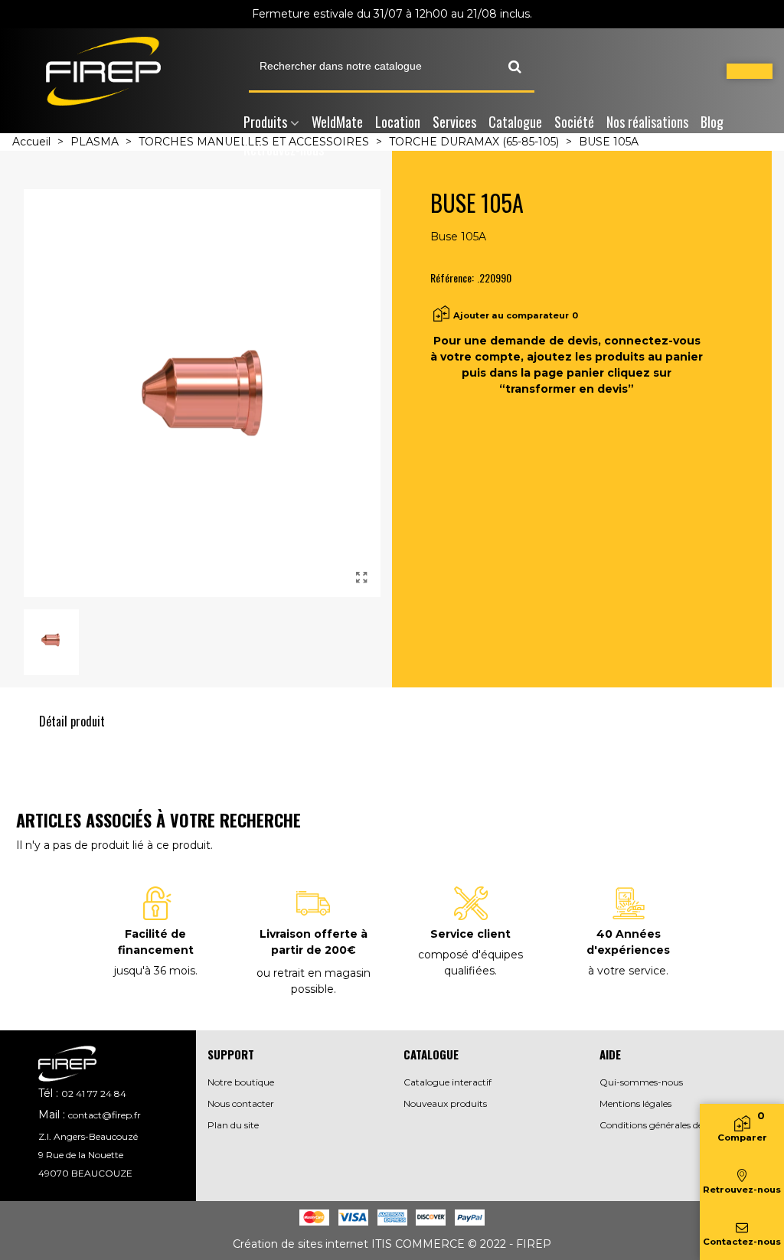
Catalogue (515, 122)
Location (397, 122)
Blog (712, 122)
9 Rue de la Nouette (80, 1154)
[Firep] (103, 71)
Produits (265, 122)
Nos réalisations (647, 122)
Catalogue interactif (447, 1082)
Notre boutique (240, 1082)
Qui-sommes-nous (641, 1082)
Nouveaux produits (445, 1103)
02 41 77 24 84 (93, 1093)
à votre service (627, 971)
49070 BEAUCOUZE (85, 1173)
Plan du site (233, 1125)
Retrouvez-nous (283, 149)
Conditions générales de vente (664, 1125)
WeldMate (337, 122)
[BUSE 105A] (361, 577)
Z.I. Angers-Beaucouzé (88, 1136)
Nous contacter (240, 1103)
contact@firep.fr (104, 1115)
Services (454, 122)
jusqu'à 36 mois (154, 971)
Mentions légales (635, 1103)
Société (574, 122)
